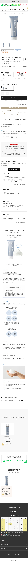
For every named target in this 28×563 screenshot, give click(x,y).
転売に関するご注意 (22, 104)
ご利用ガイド (13, 114)
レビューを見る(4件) (23, 66)
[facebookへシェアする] (17, 400)
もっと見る (14, 137)
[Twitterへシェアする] (19, 400)
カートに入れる (15, 97)
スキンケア (6, 13)
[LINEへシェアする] (22, 400)
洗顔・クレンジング (13, 13)
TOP (1, 13)
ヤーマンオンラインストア (14, 1)
